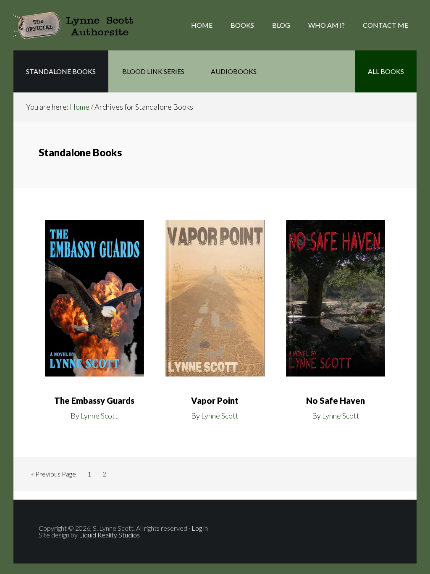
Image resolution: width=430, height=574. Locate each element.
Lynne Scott (99, 415)
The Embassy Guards (94, 400)
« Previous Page (53, 476)
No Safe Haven (335, 400)
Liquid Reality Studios (109, 535)
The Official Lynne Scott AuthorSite (80, 25)
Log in (199, 528)
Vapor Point (215, 400)
